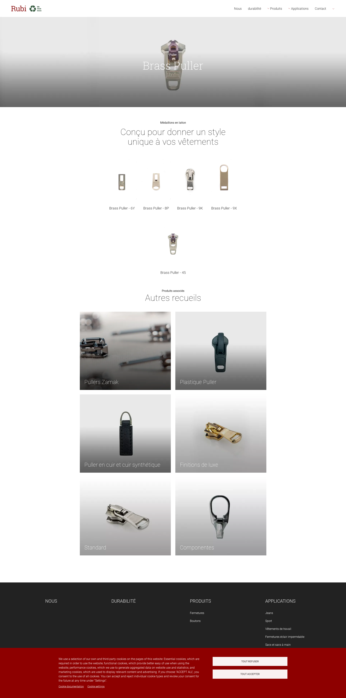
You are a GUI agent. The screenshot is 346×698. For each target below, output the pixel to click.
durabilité (254, 8)
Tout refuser (250, 661)
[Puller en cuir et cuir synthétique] (125, 433)
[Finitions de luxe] (220, 433)
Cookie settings (96, 686)
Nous (238, 8)
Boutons (195, 621)
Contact (320, 8)
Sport (268, 621)
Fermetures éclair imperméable (284, 637)
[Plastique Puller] (220, 350)
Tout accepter (250, 674)
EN (339, 21)
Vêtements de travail (278, 629)
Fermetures (197, 613)
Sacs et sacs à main (278, 644)
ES (338, 13)
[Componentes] (220, 516)
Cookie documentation (71, 686)
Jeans (269, 613)
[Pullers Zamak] (125, 350)
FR (339, 29)
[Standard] (125, 516)
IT (338, 37)
